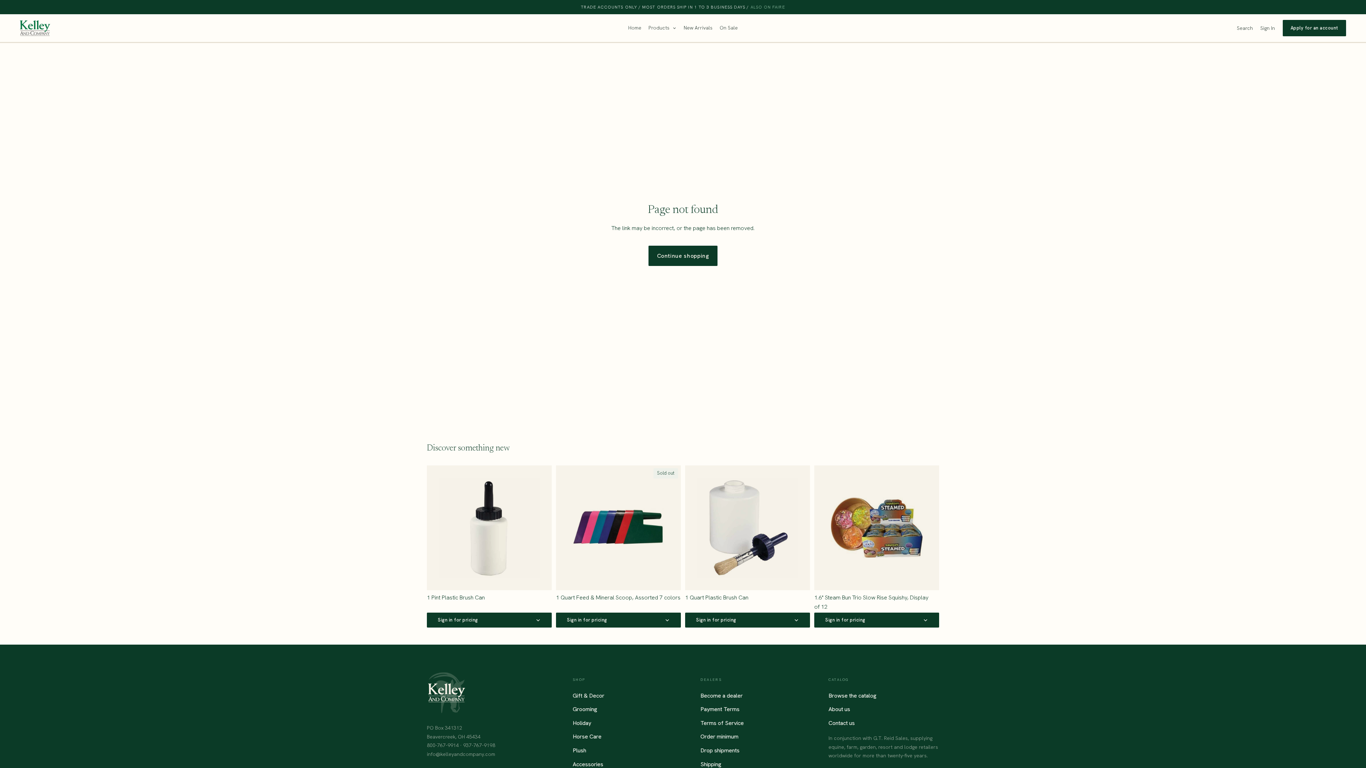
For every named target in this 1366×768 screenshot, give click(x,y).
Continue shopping (683, 256)
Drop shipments (720, 750)
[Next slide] (928, 527)
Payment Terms (720, 709)
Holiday (582, 723)
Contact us (841, 723)
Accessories (588, 764)
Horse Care (587, 736)
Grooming (585, 709)
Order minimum (719, 736)
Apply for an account (1314, 28)
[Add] (540, 579)
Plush (579, 750)
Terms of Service (722, 723)
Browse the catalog (852, 695)
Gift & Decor (588, 695)
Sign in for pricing (458, 620)
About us (839, 709)
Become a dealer (721, 695)
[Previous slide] (825, 527)
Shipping (710, 764)
